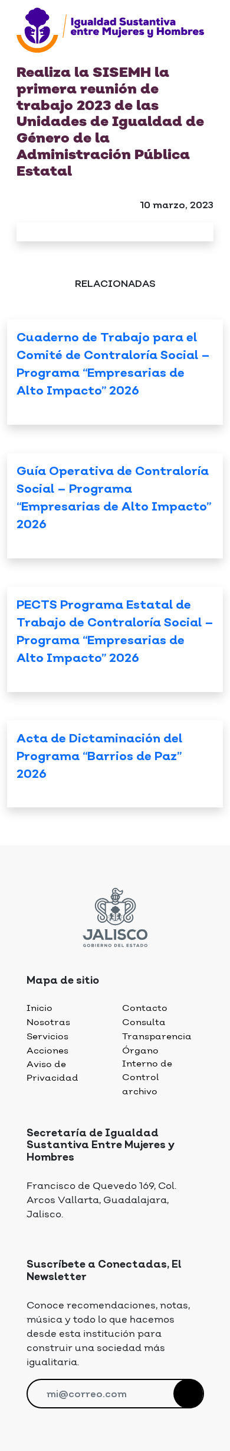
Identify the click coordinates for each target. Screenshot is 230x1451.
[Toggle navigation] (24, 58)
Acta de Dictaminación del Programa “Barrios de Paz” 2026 (99, 757)
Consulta (144, 1022)
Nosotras (48, 1022)
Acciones (47, 1051)
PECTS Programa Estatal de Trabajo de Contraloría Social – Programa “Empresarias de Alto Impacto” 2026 (115, 632)
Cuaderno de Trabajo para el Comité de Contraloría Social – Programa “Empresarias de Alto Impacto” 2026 (113, 365)
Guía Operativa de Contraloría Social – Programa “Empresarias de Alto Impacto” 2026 (114, 499)
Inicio (39, 1008)
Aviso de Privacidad (52, 1071)
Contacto (144, 1008)
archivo (139, 1091)
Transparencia (157, 1036)
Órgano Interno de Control (147, 1064)
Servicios (47, 1036)
